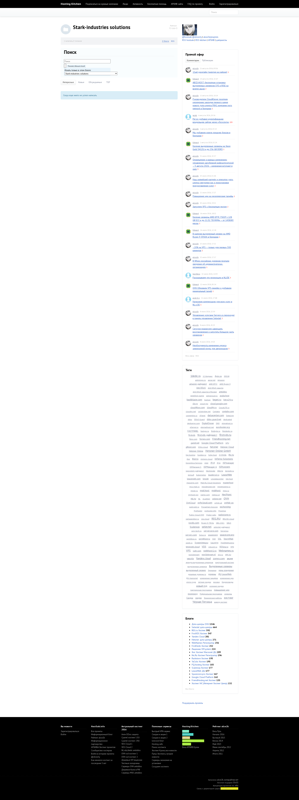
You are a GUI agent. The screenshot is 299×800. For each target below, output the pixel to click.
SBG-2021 (220, 523)
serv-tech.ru (196, 531)
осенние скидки (216, 586)
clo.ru (195, 403)
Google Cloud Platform (212, 442)
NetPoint (227, 494)
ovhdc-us (229, 502)
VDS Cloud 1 (126, 744)
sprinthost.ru (204, 538)
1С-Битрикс (208, 376)
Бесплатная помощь (156, 3)
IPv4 (213, 462)
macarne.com (192, 483)
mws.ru (226, 491)
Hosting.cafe (157, 744)
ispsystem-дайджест (195, 471)
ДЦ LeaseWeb (225, 574)
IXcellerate (210, 471)
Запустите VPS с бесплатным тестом (210, 206)
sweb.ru (189, 543)
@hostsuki (187, 37)
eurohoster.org (223, 427)
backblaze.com (194, 399)
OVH (226, 498)
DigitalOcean (208, 423)
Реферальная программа (211, 594)
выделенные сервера (197, 566)
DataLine (230, 415)
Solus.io (202, 535)
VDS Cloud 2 (126, 747)
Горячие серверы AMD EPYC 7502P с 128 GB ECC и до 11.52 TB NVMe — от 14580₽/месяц (213, 220)
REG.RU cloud (228, 519)
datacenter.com (216, 415)
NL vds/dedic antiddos (131, 750)
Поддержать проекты (192, 703)
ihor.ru (195, 458)
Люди (125, 3)
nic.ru (193, 498)
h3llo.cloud (203, 447)
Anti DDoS (201, 387)
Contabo (216, 411)
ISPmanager (228, 462)
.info (236, 785)
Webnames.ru (226, 550)
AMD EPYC (213, 384)
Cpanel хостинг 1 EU (130, 737)
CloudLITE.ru (224, 407)
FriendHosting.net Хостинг (204, 680)
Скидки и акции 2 (159, 737)
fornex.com (204, 439)
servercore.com (211, 530)
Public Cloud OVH (196, 515)
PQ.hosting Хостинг (200, 664)
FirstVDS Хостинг (199, 633)
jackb (195, 115)
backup (207, 400)
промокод (193, 593)
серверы (228, 594)
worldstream (194, 554)
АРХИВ (211, 40)
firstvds (191, 435)
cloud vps (204, 403)
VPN (232, 547)
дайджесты (221, 40)
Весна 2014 (218, 740)
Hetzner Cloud (227, 447)
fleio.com (193, 439)
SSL (219, 538)
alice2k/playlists (210, 37)
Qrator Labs (211, 515)
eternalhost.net (207, 427)
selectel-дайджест (222, 527)
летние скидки (204, 582)
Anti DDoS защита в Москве (205, 392)
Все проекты (96, 731)
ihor (188, 459)
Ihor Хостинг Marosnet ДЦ (204, 652)
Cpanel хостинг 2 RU (130, 740)
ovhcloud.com (205, 502)
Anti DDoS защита (215, 388)
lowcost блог (158, 740)
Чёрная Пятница (202, 602)
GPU (227, 443)
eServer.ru (194, 427)
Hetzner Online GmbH (218, 451)
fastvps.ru (205, 431)
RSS (172, 41)
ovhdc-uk (218, 503)
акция (230, 558)
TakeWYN (214, 543)
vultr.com (197, 550)
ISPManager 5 (195, 467)
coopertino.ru (191, 415)
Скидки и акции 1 (159, 734)
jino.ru (220, 470)
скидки (198, 597)
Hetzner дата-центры (202, 639)
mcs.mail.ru (194, 486)
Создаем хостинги (160, 766)
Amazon (221, 380)
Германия (212, 570)
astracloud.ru (212, 396)
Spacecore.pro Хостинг (202, 674)
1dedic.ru (195, 376)
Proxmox (222, 511)
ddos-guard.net (214, 419)
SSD (214, 539)
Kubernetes (201, 475)
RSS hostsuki (188, 40)
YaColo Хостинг (199, 661)
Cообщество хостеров (101, 750)
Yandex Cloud (198, 636)
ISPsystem (224, 466)
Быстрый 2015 (219, 737)
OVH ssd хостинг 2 (129, 757)
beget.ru (217, 399)
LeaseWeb (226, 474)
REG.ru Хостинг (199, 630)
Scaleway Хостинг (200, 667)
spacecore (213, 534)
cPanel (202, 415)
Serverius (224, 531)
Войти (212, 3)
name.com (205, 495)
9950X (226, 376)
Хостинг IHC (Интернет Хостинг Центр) (210, 683)
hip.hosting (190, 455)
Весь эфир (189, 356)
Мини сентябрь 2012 (222, 747)
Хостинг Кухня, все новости (164, 750)
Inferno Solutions (224, 458)
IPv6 (219, 463)
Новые (81, 82)
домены (212, 574)
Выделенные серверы (220, 566)
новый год (201, 585)
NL (199, 499)
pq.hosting (225, 506)
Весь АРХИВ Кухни (190, 747)
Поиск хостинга (159, 747)
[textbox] (87, 61)
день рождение (226, 570)
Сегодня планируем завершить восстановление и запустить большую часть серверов (213, 331)
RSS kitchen (201, 40)
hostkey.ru (201, 455)
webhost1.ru (209, 550)
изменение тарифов (209, 578)
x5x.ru (220, 554)
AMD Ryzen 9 (225, 384)
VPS (188, 550)
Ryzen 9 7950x (207, 523)
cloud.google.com (218, 403)
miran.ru (194, 491)
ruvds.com (194, 522)
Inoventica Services (194, 463)
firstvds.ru (225, 435)
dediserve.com (193, 423)
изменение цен (227, 578)
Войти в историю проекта (102, 753)
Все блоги (189, 689)
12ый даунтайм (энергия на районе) (210, 72)
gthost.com (191, 447)
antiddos (223, 391)
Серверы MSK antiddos (131, 772)
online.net (216, 498)
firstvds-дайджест (207, 434)
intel (206, 463)
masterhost (228, 482)
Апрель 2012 (218, 750)
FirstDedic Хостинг (200, 646)
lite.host (229, 479)
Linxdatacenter (217, 479)
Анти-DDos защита (129, 734)
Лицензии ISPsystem (201, 649)
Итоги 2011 (218, 753)
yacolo (190, 558)
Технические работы (213, 598)
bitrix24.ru (228, 399)
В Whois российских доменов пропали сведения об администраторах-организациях (211, 264)
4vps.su (218, 376)
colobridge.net (204, 411)
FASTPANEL (192, 431)
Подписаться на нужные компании (102, 3)
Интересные (68, 82)
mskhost (216, 490)
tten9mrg (196, 274)
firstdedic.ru (227, 431)
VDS (204, 546)
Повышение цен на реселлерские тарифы (213, 196)
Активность (138, 3)
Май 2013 (217, 744)
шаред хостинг (220, 602)
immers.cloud (206, 459)
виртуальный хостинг (224, 562)
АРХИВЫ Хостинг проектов (103, 747)
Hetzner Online (196, 451)
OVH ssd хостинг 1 (129, 753)
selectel (206, 526)
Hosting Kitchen (71, 4)
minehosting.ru (223, 486)
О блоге (165, 41)
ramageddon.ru (192, 519)
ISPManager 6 (210, 466)
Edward (196, 79)
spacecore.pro (227, 534)
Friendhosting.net (221, 438)
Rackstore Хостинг (200, 658)
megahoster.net (208, 486)
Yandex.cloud (203, 558)
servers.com (191, 534)
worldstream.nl (209, 554)
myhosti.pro (193, 495)
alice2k (196, 68)
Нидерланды (227, 582)
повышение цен (221, 590)
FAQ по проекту (195, 3)
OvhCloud (190, 502)
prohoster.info (210, 511)
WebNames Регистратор (203, 642)
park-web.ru (194, 507)
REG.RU (216, 518)
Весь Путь (217, 731)
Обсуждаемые (95, 82)
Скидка (189, 597)
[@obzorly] (189, 29)
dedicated (227, 419)
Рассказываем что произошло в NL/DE (211, 277)
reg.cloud (205, 519)
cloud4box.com (197, 407)
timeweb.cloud (193, 546)
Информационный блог (102, 734)
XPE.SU (228, 554)
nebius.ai (216, 495)
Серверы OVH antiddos (131, 766)
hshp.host (212, 455)
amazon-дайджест (198, 384)
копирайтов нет (231, 779)
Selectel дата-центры (202, 627)
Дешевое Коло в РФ (130, 769)
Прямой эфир (194, 54)
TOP (108, 82)
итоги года (191, 582)
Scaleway (195, 526)
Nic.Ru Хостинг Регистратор (204, 655)
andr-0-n (196, 298)
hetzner (214, 446)
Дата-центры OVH (200, 624)
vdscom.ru (212, 547)
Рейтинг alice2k (98, 737)
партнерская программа (201, 590)
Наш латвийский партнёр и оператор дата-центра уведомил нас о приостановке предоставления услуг (213, 182)
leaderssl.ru (213, 474)
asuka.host (224, 395)
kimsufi (191, 475)
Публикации (207, 60)
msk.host (204, 490)
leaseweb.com (194, 478)
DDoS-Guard (199, 419)
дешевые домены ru (197, 574)
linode (206, 478)
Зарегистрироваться (228, 3)
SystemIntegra (201, 542)
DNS (218, 423)
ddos (190, 419)
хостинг (228, 597)
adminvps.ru (200, 380)
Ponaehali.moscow (209, 507)
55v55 (235, 782)
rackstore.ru (224, 514)
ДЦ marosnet (192, 578)
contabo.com (228, 411)
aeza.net (211, 380)
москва (216, 582)
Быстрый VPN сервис (161, 731)
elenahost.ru (227, 423)
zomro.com (219, 558)
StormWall (228, 538)
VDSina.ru (223, 546)
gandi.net (195, 442)
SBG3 (229, 523)
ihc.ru (231, 454)
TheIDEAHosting (227, 543)
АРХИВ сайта (177, 3)
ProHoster (198, 511)
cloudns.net (191, 411)
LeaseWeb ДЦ (198, 670)
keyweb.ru (229, 471)
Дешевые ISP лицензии (131, 760)
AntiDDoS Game (197, 396)
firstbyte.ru (215, 431)
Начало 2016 (218, 734)
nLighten (206, 499)
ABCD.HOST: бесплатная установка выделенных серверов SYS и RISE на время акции (210, 85)
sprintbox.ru (191, 539)
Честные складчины (130, 763)
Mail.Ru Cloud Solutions (211, 483)
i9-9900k (222, 455)
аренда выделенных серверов (199, 562)
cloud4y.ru (212, 407)
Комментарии (193, 60)
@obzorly (197, 37)
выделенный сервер (196, 570)
